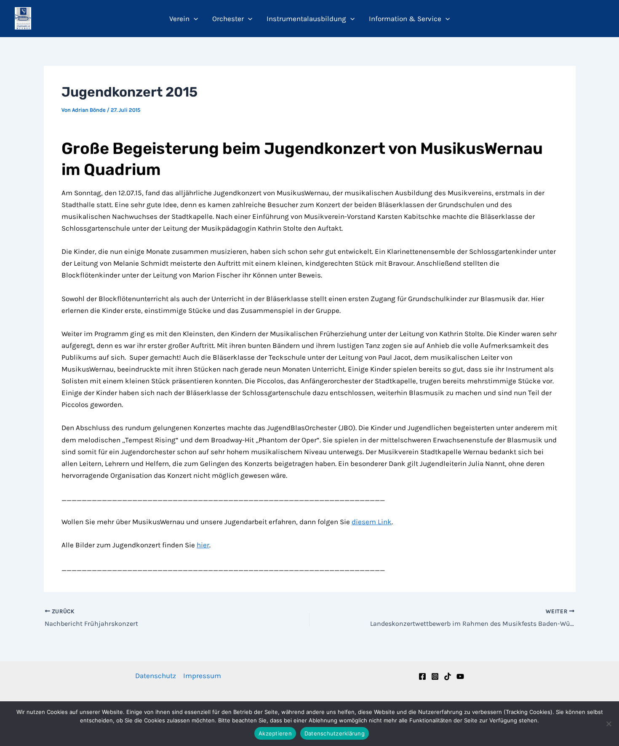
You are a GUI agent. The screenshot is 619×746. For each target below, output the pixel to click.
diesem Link (372, 521)
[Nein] (608, 723)
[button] (193, 18)
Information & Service (405, 18)
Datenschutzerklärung (334, 733)
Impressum (202, 675)
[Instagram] (435, 676)
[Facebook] (422, 676)
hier (203, 545)
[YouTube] (460, 676)
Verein (179, 18)
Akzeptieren (275, 733)
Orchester (228, 18)
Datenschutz (155, 675)
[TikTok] (447, 676)
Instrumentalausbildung (306, 18)
